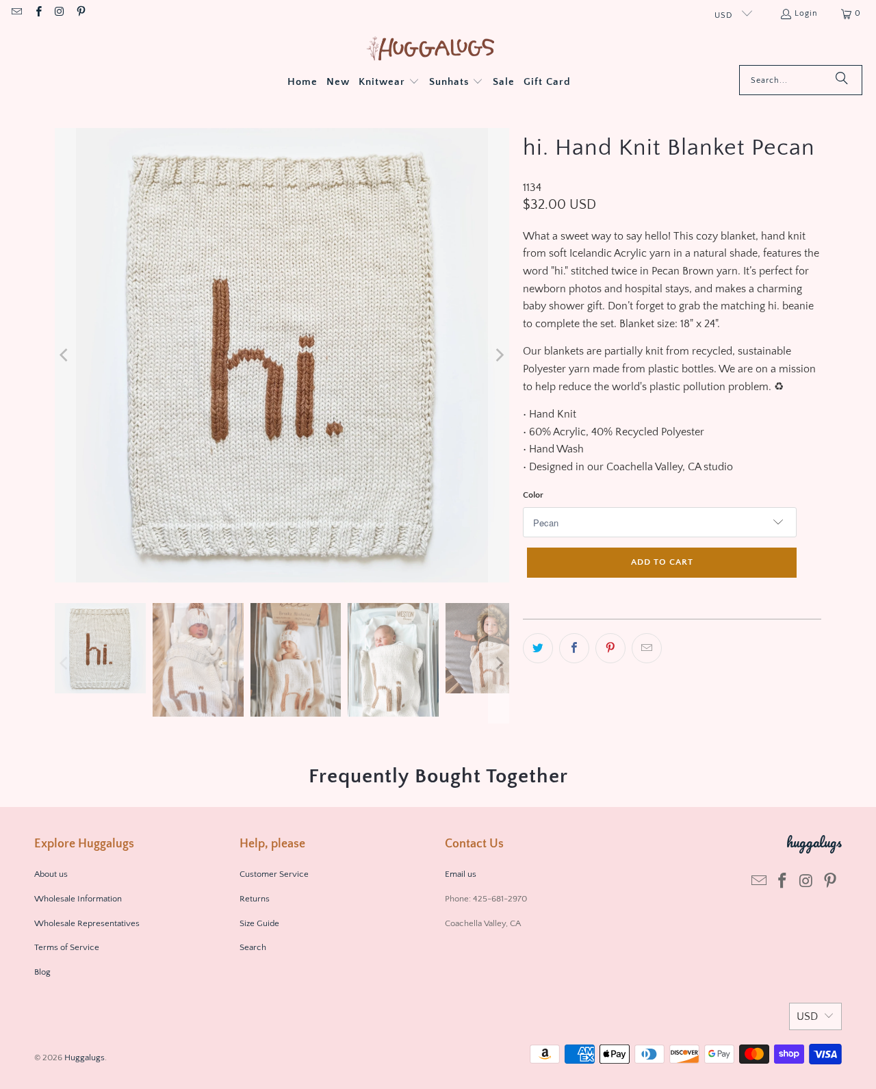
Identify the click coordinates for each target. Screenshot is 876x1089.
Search (253, 947)
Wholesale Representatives (87, 923)
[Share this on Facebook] (574, 648)
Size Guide (259, 923)
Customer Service (274, 874)
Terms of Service (66, 947)
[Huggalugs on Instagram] (59, 13)
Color (533, 495)
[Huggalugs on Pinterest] (80, 13)
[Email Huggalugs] (16, 13)
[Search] (841, 80)
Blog (42, 972)
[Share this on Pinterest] (610, 648)
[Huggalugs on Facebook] (37, 13)
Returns (255, 899)
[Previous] (65, 355)
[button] (389, 83)
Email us (461, 874)
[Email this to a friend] (647, 648)
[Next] (499, 355)
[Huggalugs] (431, 49)
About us (51, 874)
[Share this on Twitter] (538, 648)
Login (806, 13)
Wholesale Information (78, 899)
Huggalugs (84, 1057)
